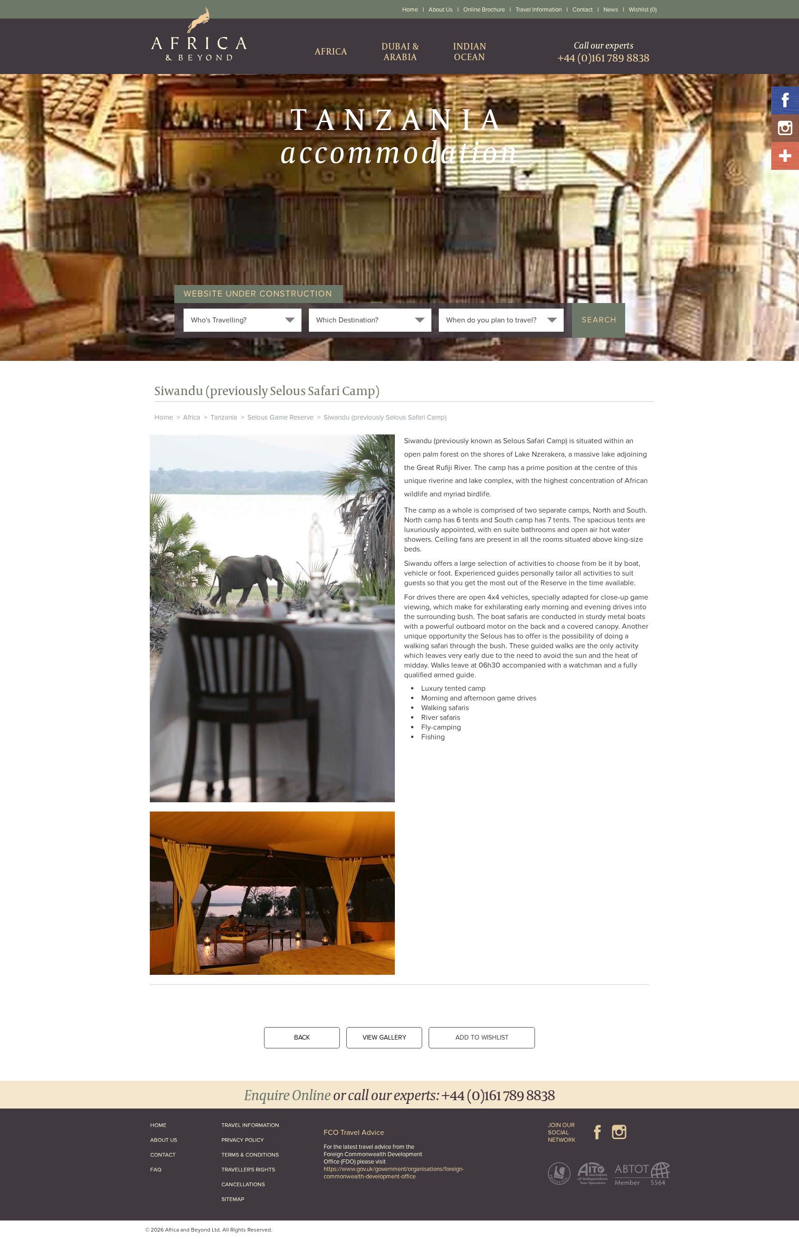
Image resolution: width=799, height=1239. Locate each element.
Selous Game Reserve (280, 417)
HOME (158, 1125)
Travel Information (539, 9)
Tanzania (223, 417)
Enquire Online (287, 1094)
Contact (582, 9)
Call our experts (604, 51)
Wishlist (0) (643, 9)
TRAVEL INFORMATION (250, 1125)
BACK (302, 1037)
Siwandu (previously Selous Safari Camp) (385, 417)
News (610, 9)
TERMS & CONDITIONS (250, 1155)
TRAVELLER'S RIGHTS (248, 1169)
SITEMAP (232, 1199)
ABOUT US (163, 1140)
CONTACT (163, 1155)
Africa (191, 417)
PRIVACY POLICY (242, 1140)
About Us (441, 9)
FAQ (155, 1169)
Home (410, 9)
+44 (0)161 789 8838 (498, 1094)
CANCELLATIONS (243, 1184)
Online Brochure (484, 9)
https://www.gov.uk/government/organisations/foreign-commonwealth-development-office (394, 1172)
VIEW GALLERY (384, 1037)
